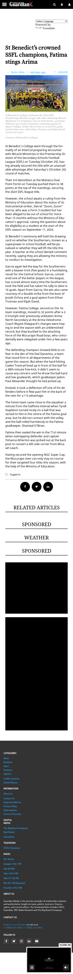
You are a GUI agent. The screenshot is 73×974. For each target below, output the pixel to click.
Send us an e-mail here (15, 924)
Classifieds (9, 836)
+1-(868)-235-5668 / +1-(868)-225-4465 (23, 927)
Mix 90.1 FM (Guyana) (14, 882)
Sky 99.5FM (9, 868)
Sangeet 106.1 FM (12, 863)
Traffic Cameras (11, 778)
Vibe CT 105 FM (11, 878)
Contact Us (9, 798)
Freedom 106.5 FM (13, 887)
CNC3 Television (12, 847)
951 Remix (9, 859)
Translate (49, 28)
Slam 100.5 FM (11, 873)
